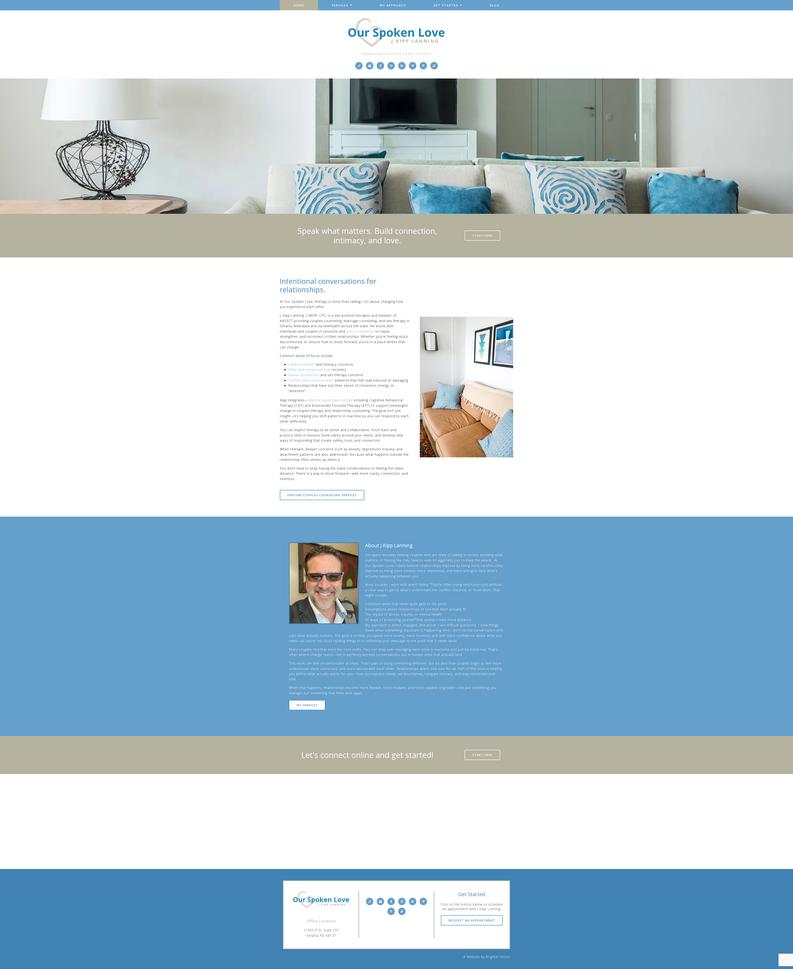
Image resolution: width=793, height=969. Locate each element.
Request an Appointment (472, 920)
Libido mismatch (301, 364)
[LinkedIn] (402, 65)
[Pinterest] (423, 65)
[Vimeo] (412, 65)
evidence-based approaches (329, 400)
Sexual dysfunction (303, 375)
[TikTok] (434, 65)
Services (340, 5)
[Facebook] (380, 65)
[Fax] (369, 65)
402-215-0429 (419, 53)
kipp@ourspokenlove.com (383, 53)
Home (298, 5)
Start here (482, 235)
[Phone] (359, 65)
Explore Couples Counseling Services (322, 495)
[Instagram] (391, 65)
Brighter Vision (498, 957)
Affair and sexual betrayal (309, 369)
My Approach (393, 5)
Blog (495, 5)
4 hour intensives (360, 331)
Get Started (445, 5)
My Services (307, 705)
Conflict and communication (311, 380)
